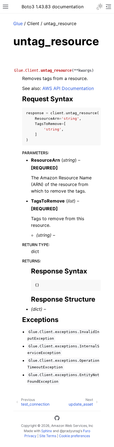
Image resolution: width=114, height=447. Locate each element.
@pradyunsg (70, 431)
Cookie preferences (74, 436)
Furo (86, 431)
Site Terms (47, 436)
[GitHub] (57, 419)
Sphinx (46, 431)
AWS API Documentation (68, 88)
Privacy (30, 436)
